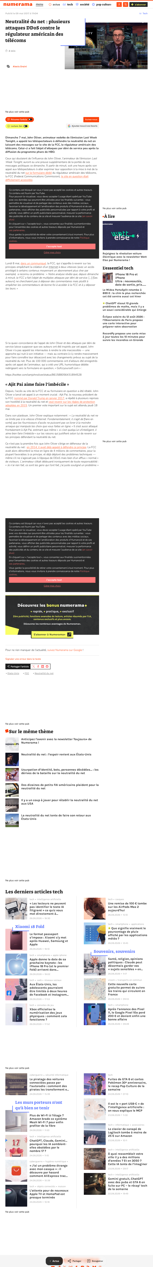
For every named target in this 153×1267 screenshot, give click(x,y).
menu (39, 4)
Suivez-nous (91, 119)
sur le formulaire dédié (38, 173)
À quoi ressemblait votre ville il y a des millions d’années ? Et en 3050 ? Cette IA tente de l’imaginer (127, 1159)
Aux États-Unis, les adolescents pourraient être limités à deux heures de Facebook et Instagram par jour (48, 989)
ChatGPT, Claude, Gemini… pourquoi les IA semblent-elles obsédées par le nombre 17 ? (48, 1146)
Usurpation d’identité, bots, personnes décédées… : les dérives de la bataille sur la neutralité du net (60, 771)
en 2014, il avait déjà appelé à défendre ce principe (56, 447)
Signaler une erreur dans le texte (23, 659)
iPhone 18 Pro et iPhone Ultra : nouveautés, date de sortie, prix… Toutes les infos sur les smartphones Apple (129, 279)
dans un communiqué (33, 263)
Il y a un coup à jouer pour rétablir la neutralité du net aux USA (59, 801)
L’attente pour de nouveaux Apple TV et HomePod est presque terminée (49, 1194)
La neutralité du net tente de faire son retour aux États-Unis (56, 817)
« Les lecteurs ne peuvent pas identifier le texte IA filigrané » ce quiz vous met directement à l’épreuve (48, 908)
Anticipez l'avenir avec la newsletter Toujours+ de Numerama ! (56, 740)
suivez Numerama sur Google (64, 650)
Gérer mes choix (52, 252)
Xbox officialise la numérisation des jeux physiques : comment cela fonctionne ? (48, 1014)
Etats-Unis (13, 673)
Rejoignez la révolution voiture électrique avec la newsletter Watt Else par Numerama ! (125, 257)
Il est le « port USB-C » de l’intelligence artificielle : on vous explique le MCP (126, 1107)
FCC (27, 673)
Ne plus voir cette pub (17, 111)
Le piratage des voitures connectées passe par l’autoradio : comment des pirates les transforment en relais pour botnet (49, 1084)
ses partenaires (17, 230)
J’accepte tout (54, 246)
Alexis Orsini (20, 66)
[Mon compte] (119, 4)
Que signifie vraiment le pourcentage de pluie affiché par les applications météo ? (127, 933)
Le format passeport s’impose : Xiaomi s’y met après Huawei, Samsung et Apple (49, 939)
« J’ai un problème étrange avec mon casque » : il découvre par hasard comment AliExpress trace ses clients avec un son (49, 1171)
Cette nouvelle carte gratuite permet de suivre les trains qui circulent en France (126, 989)
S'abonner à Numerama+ (49, 634)
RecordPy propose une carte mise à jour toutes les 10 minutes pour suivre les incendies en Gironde (124, 337)
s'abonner (140, 4)
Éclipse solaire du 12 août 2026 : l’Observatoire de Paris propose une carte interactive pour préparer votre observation (123, 321)
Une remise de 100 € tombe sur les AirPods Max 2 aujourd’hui (127, 907)
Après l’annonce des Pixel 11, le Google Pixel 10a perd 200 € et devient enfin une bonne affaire (127, 1014)
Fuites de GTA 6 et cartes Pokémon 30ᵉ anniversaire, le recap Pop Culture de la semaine (127, 1084)
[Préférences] (125, 4)
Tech (145, 13)
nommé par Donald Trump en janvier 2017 (39, 398)
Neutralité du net (44, 673)
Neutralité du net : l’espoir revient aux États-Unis (56, 754)
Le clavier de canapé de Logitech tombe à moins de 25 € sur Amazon (127, 1132)
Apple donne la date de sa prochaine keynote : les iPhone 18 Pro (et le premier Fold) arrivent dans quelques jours (49, 964)
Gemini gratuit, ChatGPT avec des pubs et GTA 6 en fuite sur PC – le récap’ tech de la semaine (127, 1184)
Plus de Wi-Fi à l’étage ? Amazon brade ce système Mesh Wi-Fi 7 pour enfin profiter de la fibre (48, 1120)
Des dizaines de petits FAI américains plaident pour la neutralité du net (60, 786)
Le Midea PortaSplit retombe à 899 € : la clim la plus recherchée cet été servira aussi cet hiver (124, 293)
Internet (53, 267)
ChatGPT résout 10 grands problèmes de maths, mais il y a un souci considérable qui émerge (124, 306)
